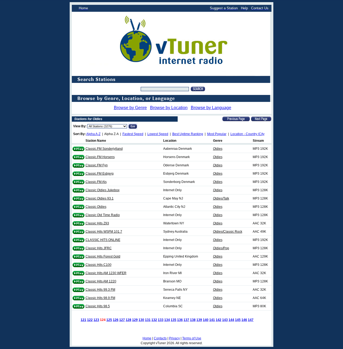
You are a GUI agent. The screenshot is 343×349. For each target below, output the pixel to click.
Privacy (174, 338)
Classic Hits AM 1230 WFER (105, 273)
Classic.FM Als (96, 182)
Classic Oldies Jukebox (102, 190)
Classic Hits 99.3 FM (100, 290)
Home (147, 338)
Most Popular (216, 134)
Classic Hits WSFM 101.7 (103, 231)
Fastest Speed (132, 134)
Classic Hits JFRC (98, 248)
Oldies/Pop (221, 248)
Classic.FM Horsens (100, 157)
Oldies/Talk (221, 198)
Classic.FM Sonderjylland (104, 149)
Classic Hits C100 (98, 265)
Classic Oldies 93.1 (99, 198)
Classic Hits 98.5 (97, 306)
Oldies (217, 149)
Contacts (160, 338)
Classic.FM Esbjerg (99, 173)
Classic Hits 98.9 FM (100, 298)
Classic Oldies (95, 207)
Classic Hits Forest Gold (102, 256)
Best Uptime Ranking (187, 134)
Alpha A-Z (93, 134)
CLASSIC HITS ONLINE (102, 240)
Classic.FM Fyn (96, 165)
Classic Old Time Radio (102, 215)
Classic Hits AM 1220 (100, 281)
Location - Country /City (247, 134)
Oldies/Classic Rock (227, 231)
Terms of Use (191, 338)
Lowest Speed (157, 134)
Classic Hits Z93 (97, 223)
